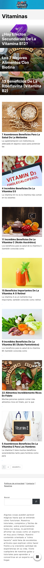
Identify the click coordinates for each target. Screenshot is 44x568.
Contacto (30, 483)
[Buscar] (36, 501)
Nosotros (8, 486)
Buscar (7, 497)
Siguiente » (16, 467)
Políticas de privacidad (14, 483)
